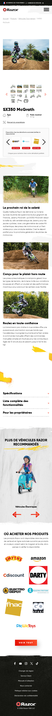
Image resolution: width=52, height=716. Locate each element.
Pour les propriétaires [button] (17, 412)
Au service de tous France (15, 3)
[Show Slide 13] (26, 96)
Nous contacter (26, 686)
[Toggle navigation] (46, 9)
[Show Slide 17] (19, 101)
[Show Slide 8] (26, 91)
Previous (9, 142)
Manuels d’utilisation (26, 681)
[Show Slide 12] (19, 96)
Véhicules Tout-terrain (26, 19)
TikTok (37, 663)
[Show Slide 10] (39, 91)
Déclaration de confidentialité (26, 696)
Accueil (6, 19)
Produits (13, 19)
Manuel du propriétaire (16, 122)
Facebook (15, 663)
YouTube (20, 663)
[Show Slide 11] (13, 96)
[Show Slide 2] (19, 86)
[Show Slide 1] (13, 86)
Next (43, 142)
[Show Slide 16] (13, 101)
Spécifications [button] (12, 393)
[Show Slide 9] (32, 91)
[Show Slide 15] (39, 96)
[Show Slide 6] (13, 91)
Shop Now (15, 148)
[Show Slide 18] (26, 101)
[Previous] (6, 94)
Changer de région (34, 3)
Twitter (31, 663)
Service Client (26, 676)
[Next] (45, 94)
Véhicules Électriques (26, 506)
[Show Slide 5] (39, 86)
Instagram (26, 663)
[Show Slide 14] (32, 96)
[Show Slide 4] (32, 86)
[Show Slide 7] (19, 91)
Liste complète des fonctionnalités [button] (15, 403)
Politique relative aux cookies (26, 691)
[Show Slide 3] (26, 86)
